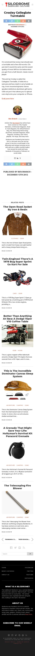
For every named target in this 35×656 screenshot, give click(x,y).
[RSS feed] (2, 4)
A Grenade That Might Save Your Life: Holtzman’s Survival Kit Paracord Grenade (17, 432)
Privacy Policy (10, 642)
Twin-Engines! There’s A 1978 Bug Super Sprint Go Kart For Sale (17, 261)
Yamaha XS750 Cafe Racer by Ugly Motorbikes (11, 539)
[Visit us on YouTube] (12, 635)
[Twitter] (20, 158)
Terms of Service (23, 642)
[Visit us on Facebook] (11, 547)
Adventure (10, 405)
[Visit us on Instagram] (19, 547)
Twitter (30, 571)
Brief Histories (8, 571)
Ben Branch (20, 25)
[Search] (30, 553)
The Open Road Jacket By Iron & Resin (17, 208)
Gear (22, 238)
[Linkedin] (17, 158)
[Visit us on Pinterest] (19, 635)
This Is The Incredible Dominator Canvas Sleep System (17, 373)
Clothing (14, 238)
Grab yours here (8, 98)
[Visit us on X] (15, 547)
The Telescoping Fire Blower (17, 487)
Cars (15, 293)
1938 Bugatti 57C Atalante (25, 539)
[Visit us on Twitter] (16, 635)
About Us (5, 574)
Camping (20, 405)
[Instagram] (15, 158)
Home (20, 350)
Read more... (29, 614)
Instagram (29, 578)
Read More (6, 251)
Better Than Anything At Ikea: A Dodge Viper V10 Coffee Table (17, 319)
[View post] (17, 223)
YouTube (29, 574)
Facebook (29, 567)
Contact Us (17, 643)
